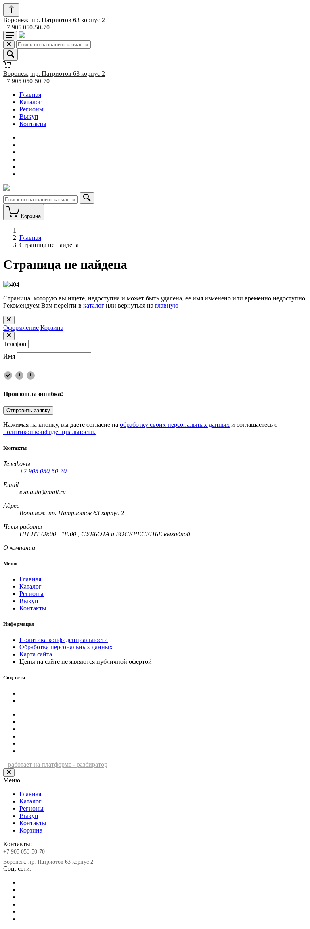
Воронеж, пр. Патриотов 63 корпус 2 (54, 20)
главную (166, 305)
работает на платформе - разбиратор (57, 764)
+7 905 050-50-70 (26, 27)
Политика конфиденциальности (63, 639)
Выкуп (28, 116)
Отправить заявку (28, 410)
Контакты (32, 123)
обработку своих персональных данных (175, 424)
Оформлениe (21, 327)
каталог (93, 305)
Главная (30, 94)
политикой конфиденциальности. (49, 431)
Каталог (30, 102)
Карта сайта (35, 654)
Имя (9, 356)
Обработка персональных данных (66, 647)
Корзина (51, 327)
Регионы (31, 109)
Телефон (15, 343)
